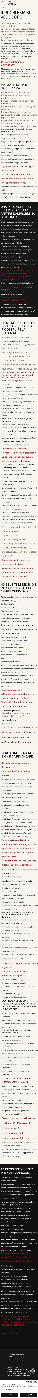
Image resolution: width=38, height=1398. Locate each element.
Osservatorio (13, 1358)
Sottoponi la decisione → (9, 1333)
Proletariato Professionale (16, 1354)
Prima (11, 1356)
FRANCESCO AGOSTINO (12, 2)
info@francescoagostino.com (18, 1375)
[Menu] (33, 2)
